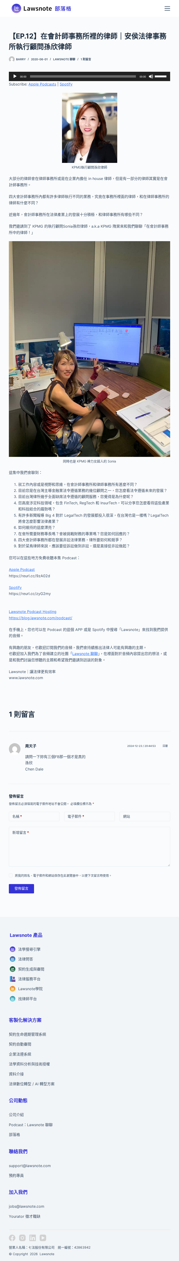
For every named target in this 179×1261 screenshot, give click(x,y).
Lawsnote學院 (30, 988)
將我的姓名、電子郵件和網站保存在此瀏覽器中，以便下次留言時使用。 (63, 875)
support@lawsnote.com (30, 1165)
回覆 (165, 746)
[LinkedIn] (32, 1238)
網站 (126, 816)
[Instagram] (22, 1238)
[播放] (15, 76)
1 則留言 (86, 59)
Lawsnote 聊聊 (64, 59)
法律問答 (25, 959)
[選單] (167, 8)
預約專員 (16, 1175)
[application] (89, 76)
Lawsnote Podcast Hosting (32, 611)
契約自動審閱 (20, 1044)
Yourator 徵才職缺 (24, 1216)
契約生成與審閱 (31, 969)
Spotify (66, 84)
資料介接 (16, 1074)
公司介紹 (16, 1114)
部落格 (14, 1134)
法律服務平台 (29, 979)
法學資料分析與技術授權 (29, 1064)
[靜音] (151, 76)
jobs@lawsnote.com (26, 1206)
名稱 (17, 816)
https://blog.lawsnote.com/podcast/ (40, 618)
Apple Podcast (22, 569)
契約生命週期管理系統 (27, 1034)
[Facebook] (12, 1238)
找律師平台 (27, 998)
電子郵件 (76, 816)
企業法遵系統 (20, 1054)
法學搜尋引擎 (29, 949)
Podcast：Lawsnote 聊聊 (31, 1124)
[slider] (161, 76)
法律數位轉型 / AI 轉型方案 (32, 1084)
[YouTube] (43, 1238)
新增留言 (20, 832)
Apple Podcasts (42, 84)
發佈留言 (21, 888)
